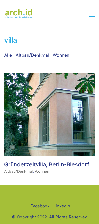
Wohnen (61, 55)
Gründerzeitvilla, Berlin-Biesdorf (46, 164)
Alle (8, 55)
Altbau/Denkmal (32, 55)
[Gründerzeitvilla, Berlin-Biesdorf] (49, 114)
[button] (92, 14)
